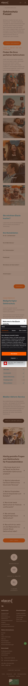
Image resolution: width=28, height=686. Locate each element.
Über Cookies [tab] (22, 330)
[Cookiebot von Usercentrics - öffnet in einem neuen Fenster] (20, 327)
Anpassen (13, 358)
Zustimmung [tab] (5, 330)
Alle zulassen (14, 353)
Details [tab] (14, 330)
